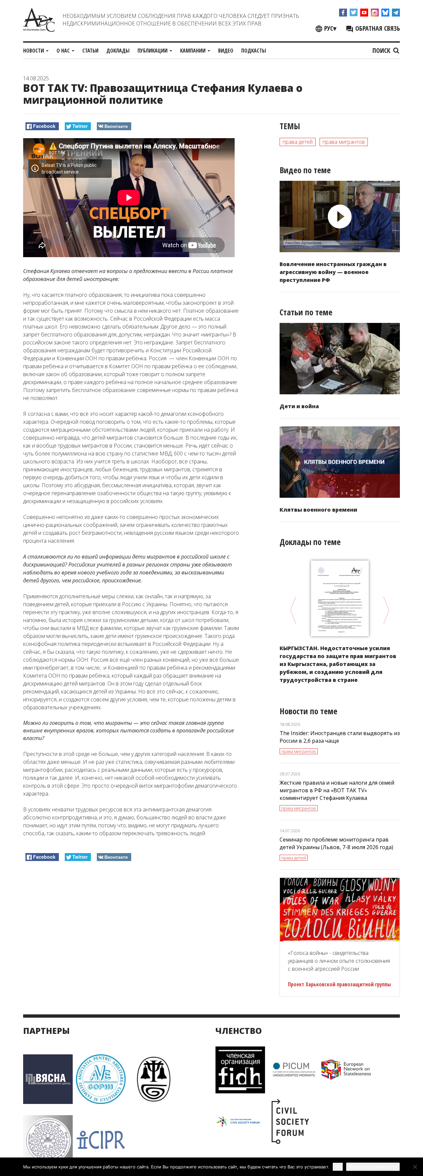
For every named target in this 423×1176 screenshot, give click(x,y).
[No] (414, 1166)
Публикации (153, 50)
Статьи (90, 50)
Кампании (193, 50)
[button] (131, 275)
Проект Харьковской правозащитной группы (339, 984)
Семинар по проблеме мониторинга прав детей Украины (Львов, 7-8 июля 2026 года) (336, 843)
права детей (298, 141)
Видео (225, 50)
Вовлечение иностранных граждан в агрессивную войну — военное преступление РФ (333, 272)
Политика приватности (373, 1166)
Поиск (382, 50)
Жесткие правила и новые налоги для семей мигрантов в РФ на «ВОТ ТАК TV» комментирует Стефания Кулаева (337, 790)
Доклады (118, 50)
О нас (64, 50)
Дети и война (299, 406)
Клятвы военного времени (318, 509)
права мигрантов (344, 141)
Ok (337, 1166)
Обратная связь (377, 28)
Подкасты (253, 50)
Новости (34, 50)
